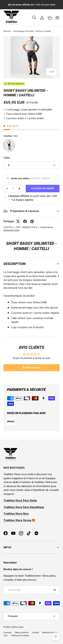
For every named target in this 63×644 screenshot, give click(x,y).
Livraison (8, 632)
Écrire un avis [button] (32, 367)
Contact (35, 632)
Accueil (7, 31)
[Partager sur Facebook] (25, 221)
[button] (50, 18)
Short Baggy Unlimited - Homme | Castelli (32, 31)
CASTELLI (9, 227)
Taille (7, 157)
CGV (6, 635)
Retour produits (22, 632)
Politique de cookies (20, 635)
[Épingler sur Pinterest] (32, 221)
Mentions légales (50, 632)
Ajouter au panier (42, 188)
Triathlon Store (16, 627)
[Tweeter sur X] (18, 221)
